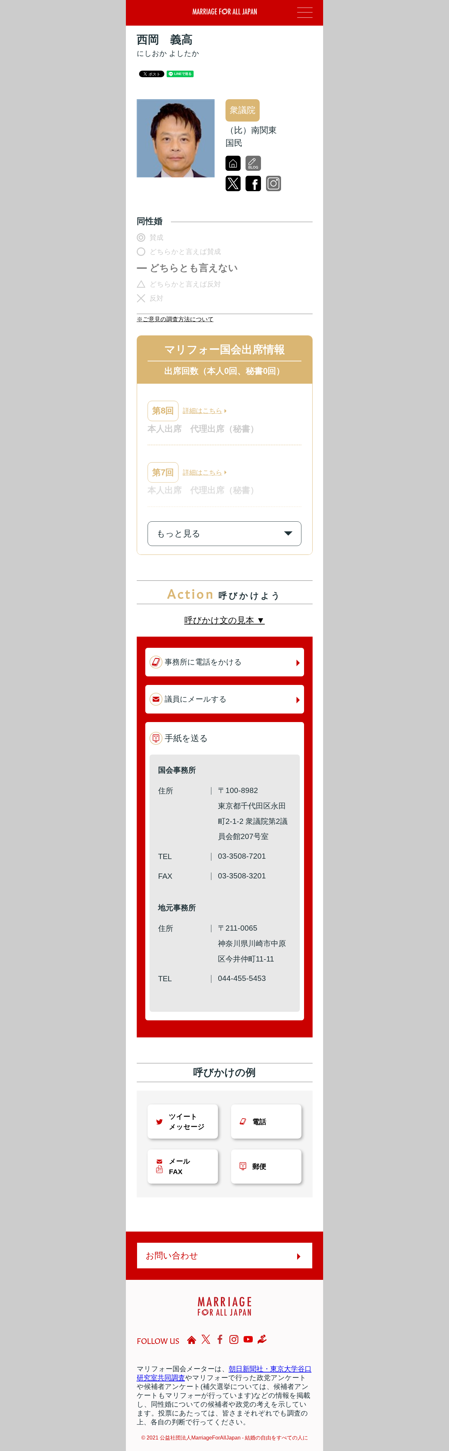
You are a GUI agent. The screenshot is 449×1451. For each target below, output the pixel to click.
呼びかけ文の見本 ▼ (224, 620)
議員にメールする (196, 699)
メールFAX (179, 1166)
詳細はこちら (202, 410)
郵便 (259, 1166)
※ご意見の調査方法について (175, 319)
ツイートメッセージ (187, 1121)
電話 (259, 1121)
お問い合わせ (172, 1255)
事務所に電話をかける (203, 662)
